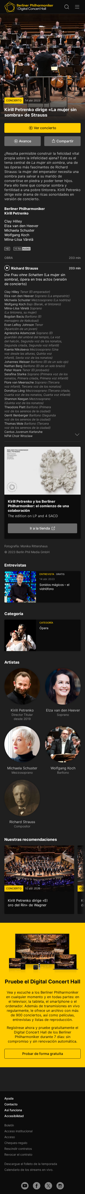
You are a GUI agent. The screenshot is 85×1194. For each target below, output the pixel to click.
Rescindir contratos (18, 1148)
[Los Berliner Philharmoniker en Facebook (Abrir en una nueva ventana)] (36, 1185)
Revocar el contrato (18, 1154)
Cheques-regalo (15, 1143)
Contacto (10, 1104)
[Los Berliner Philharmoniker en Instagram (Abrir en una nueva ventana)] (60, 1185)
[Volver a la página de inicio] (28, 7)
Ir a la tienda (40, 528)
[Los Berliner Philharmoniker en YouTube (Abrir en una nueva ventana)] (25, 1185)
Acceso (9, 1137)
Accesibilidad (14, 1116)
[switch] (77, 434)
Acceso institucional (18, 1131)
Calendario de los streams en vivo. (28, 1169)
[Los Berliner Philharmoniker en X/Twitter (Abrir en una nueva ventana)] (48, 1185)
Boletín (9, 1125)
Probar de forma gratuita (42, 1054)
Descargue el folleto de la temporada (30, 1164)
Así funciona (13, 1110)
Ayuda (9, 1098)
